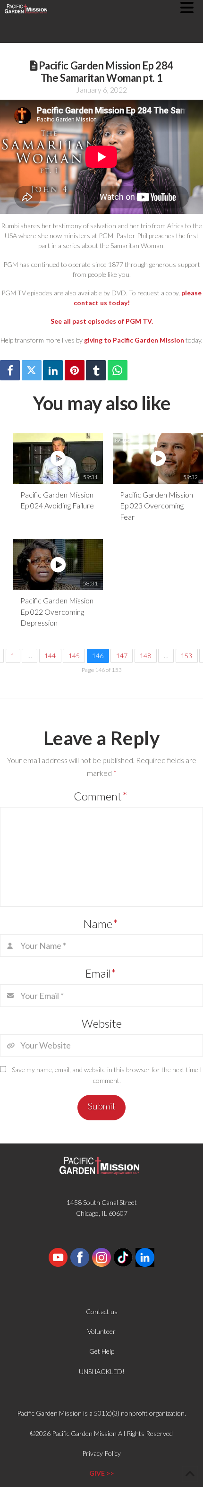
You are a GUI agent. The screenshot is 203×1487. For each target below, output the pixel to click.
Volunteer (101, 1331)
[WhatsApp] (117, 370)
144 (50, 656)
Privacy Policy (101, 1453)
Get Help (101, 1351)
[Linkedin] (53, 370)
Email (101, 973)
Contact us (102, 1311)
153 (186, 656)
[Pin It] (75, 370)
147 (121, 656)
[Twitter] (32, 370)
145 (74, 656)
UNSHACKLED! (102, 1371)
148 (145, 656)
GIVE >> (101, 1473)
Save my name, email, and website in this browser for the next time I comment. (107, 1075)
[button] (191, 7)
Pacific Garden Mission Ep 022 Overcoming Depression (56, 611)
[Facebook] (10, 370)
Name (100, 923)
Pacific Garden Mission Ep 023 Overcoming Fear (156, 505)
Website (102, 1023)
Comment (100, 796)
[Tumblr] (96, 370)
